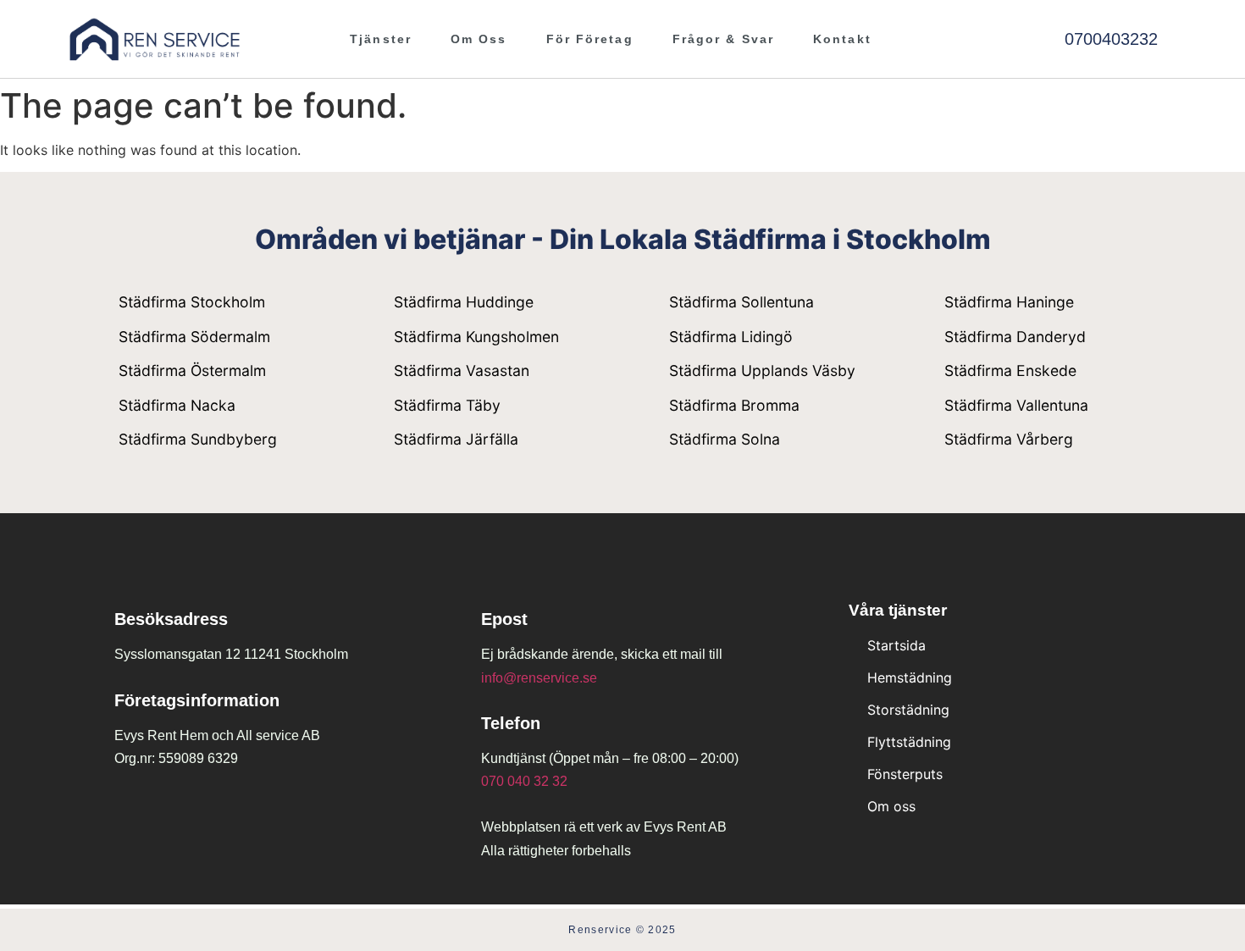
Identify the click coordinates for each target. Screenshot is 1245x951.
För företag (590, 39)
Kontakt (842, 39)
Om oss (479, 39)
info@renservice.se (539, 678)
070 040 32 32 (524, 781)
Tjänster (381, 39)
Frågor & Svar (723, 39)
